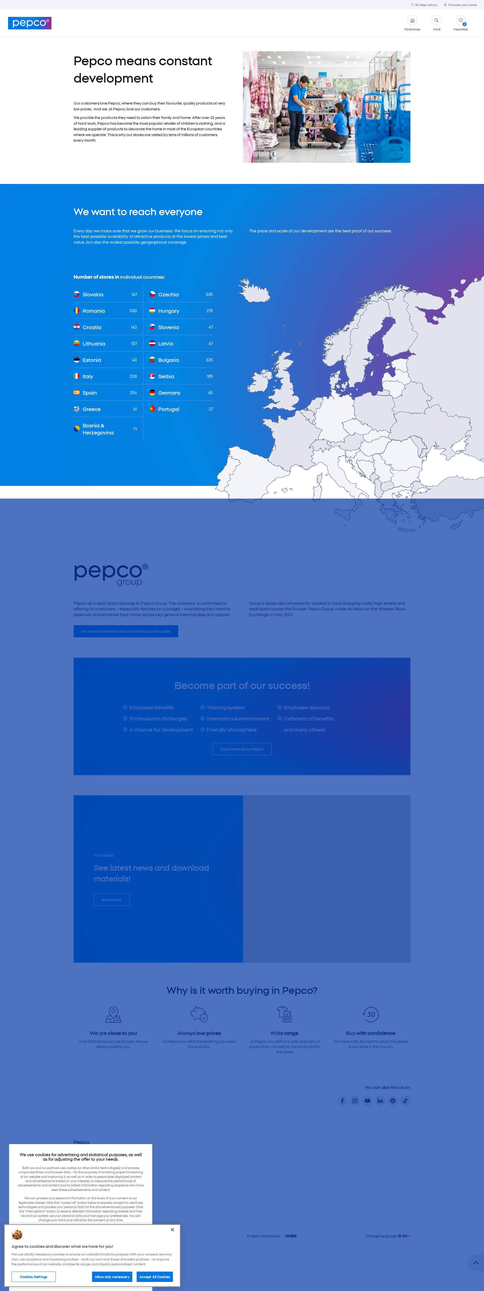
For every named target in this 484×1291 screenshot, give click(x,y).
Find (436, 29)
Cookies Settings (33, 1276)
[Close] (172, 1229)
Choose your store (462, 4)
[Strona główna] (29, 23)
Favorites (460, 26)
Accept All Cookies (154, 1276)
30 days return (426, 4)
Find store (412, 29)
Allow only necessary (112, 1276)
